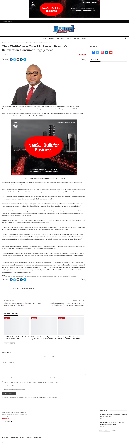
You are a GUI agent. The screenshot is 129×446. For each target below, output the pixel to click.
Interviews (60, 38)
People (68, 38)
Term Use (22, 437)
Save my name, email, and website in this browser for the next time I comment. (31, 382)
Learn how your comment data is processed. (42, 397)
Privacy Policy (14, 437)
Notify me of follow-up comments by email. (19, 386)
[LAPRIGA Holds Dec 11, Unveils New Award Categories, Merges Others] (16, 326)
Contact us (37, 437)
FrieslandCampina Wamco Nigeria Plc (50, 276)
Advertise (5, 437)
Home (44, 38)
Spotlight (76, 38)
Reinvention (74, 276)
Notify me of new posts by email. (15, 389)
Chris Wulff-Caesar (17, 276)
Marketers (66, 276)
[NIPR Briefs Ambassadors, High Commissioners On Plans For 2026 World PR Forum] (44, 326)
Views (84, 38)
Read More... (5, 418)
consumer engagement (31, 276)
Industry (82, 54)
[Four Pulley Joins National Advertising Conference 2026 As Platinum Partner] (71, 326)
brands (8, 276)
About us (29, 437)
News (51, 38)
